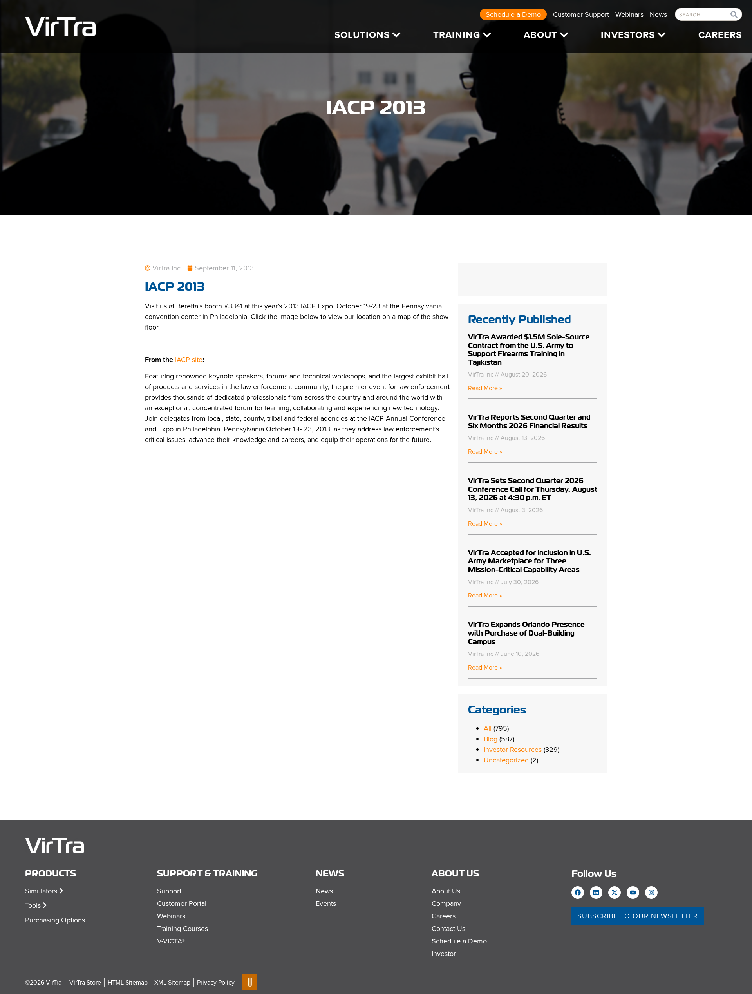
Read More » (485, 388)
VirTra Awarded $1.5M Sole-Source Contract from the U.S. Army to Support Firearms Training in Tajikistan (529, 349)
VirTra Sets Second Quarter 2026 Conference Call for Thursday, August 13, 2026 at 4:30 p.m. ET (532, 489)
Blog (490, 739)
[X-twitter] (614, 892)
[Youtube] (633, 892)
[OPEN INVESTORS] (661, 35)
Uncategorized (506, 760)
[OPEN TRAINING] (487, 35)
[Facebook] (577, 892)
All (488, 728)
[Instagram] (651, 892)
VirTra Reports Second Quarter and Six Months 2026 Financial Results (529, 421)
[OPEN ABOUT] (564, 35)
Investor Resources (513, 749)
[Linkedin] (596, 892)
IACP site (188, 359)
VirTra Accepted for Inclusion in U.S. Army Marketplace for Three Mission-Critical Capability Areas (529, 561)
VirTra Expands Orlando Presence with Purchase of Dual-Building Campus (526, 633)
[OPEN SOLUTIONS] (396, 35)
